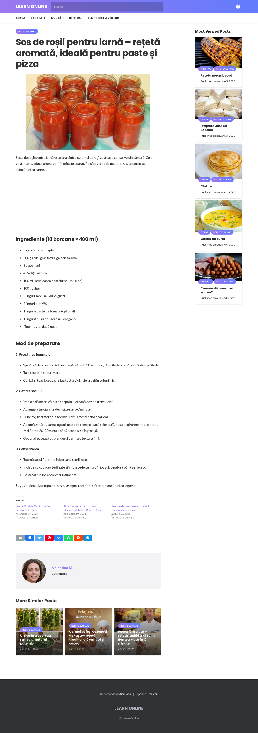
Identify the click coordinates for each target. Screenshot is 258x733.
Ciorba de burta (213, 239)
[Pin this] (49, 538)
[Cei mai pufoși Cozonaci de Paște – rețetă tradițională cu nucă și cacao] (88, 610)
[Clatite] (218, 146)
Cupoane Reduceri (146, 694)
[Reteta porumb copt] (218, 39)
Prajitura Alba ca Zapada (214, 128)
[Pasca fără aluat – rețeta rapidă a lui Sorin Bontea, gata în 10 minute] (137, 610)
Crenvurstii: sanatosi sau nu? (217, 290)
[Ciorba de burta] (218, 203)
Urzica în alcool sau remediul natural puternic (35, 639)
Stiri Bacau (125, 694)
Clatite (206, 186)
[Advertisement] (88, 203)
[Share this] (29, 538)
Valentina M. (62, 568)
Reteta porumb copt (216, 75)
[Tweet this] (39, 538)
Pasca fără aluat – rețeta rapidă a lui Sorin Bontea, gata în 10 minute (136, 637)
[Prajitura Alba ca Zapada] (218, 92)
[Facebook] (238, 6)
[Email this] (20, 538)
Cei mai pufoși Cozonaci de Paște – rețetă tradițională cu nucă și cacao (88, 637)
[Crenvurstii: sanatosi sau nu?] (218, 255)
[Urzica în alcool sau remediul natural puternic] (39, 610)
